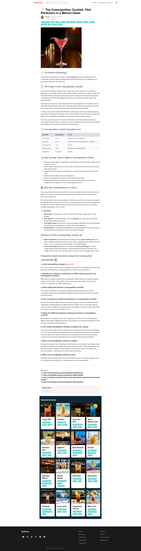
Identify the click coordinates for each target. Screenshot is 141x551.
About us (110, 2)
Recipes (94, 2)
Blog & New (101, 2)
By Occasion (82, 534)
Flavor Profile (82, 543)
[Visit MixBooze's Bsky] (44, 536)
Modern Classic (45, 22)
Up (49, 24)
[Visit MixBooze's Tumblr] (36, 536)
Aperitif (92, 22)
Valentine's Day (70, 22)
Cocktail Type (82, 537)
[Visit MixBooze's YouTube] (23, 536)
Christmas (79, 22)
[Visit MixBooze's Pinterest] (40, 536)
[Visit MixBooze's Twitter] (27, 536)
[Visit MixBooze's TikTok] (31, 536)
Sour (52, 22)
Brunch (86, 22)
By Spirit (81, 531)
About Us (102, 531)
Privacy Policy (104, 540)
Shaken (54, 24)
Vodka (60, 24)
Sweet (63, 22)
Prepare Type (82, 540)
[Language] (116, 2)
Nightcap (44, 24)
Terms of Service (104, 537)
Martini (70, 264)
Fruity (57, 22)
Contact (102, 534)
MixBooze (38, 3)
